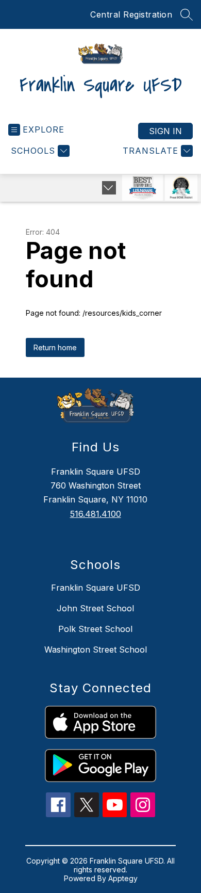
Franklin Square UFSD (95, 587)
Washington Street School (95, 649)
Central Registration (131, 14)
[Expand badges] (109, 187)
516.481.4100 (95, 514)
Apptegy (123, 878)
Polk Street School (95, 629)
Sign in (165, 131)
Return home (55, 347)
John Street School (95, 608)
